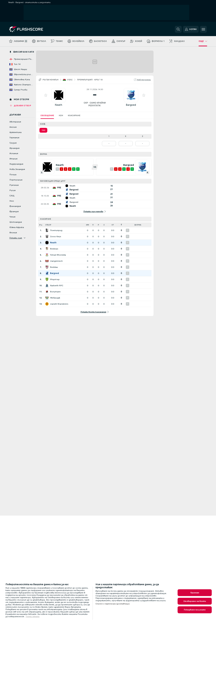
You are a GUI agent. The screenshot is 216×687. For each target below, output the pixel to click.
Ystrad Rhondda (58, 255)
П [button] (93, 225)
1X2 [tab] (43, 130)
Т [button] (121, 225)
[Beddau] (47, 267)
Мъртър (55, 279)
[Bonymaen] (47, 291)
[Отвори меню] (203, 29)
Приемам (194, 592)
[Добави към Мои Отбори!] (45, 95)
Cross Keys (55, 236)
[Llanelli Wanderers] (47, 304)
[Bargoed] (47, 273)
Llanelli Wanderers (59, 304)
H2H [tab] (61, 115)
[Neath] (47, 242)
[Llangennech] (47, 261)
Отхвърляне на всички (194, 601)
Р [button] (98, 225)
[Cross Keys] (47, 236)
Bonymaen (55, 291)
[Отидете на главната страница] (32, 29)
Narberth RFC (56, 285)
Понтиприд (56, 230)
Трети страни (32, 616)
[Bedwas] (47, 248)
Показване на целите (195, 610)
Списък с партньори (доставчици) (112, 604)
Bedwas (54, 248)
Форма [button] (137, 225)
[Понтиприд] (47, 230)
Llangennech (56, 261)
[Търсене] (178, 29)
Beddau (54, 267)
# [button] (40, 225)
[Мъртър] (47, 279)
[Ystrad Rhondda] (47, 255)
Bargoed (131, 104)
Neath (58, 104)
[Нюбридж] (47, 297)
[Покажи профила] (58, 95)
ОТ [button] (113, 225)
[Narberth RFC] (47, 285)
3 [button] (103, 225)
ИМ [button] (87, 225)
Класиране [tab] (74, 115)
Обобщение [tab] (47, 115)
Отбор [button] (48, 225)
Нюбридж (55, 297)
